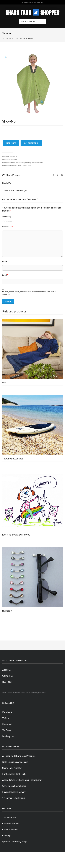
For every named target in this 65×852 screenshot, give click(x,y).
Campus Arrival (10, 829)
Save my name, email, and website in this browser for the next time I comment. (29, 293)
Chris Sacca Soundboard (14, 785)
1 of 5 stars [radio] (3, 221)
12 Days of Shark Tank (13, 797)
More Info (11, 143)
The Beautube (9, 817)
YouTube (6, 730)
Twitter (6, 718)
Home (16, 38)
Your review (7, 227)
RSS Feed (6, 681)
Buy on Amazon (31, 143)
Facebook (7, 712)
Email (5, 275)
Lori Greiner (12, 159)
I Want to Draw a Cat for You (16, 535)
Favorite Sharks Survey (14, 791)
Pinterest (7, 724)
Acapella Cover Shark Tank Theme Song (22, 779)
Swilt (4, 383)
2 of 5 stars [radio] (4, 221)
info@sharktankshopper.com (34, 2)
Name (5, 261)
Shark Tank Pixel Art (12, 767)
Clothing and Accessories (34, 162)
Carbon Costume (10, 823)
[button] (6, 57)
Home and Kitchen (17, 162)
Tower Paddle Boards (12, 459)
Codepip (6, 835)
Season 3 (23, 38)
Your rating (6, 216)
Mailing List (8, 736)
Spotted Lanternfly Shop (14, 841)
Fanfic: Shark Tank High (14, 773)
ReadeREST (7, 611)
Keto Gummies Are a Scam (15, 761)
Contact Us (7, 675)
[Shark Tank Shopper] (32, 11)
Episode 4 (13, 156)
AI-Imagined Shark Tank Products (19, 755)
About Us (6, 669)
